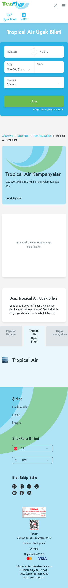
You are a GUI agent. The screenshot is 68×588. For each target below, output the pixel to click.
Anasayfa (7, 135)
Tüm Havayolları (42, 135)
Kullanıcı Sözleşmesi (34, 543)
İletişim (16, 423)
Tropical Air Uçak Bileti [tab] (34, 336)
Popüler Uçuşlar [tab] (11, 333)
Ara (34, 101)
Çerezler (34, 548)
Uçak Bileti (23, 135)
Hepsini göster (13, 198)
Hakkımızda (19, 407)
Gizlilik (34, 534)
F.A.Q (16, 415)
